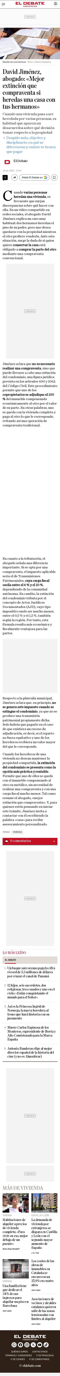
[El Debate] (30, 3)
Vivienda (17, 832)
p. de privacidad (45, 1355)
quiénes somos (19, 1351)
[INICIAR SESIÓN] (55, 4)
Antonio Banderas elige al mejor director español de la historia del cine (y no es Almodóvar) (30, 1052)
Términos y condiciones (18, 1355)
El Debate (20, 161)
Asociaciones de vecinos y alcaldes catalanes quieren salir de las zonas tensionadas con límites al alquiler (43, 1309)
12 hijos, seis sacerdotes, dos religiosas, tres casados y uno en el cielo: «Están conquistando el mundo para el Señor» (31, 991)
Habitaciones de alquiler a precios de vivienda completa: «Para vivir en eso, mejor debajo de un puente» (15, 1232)
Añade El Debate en (32, 177)
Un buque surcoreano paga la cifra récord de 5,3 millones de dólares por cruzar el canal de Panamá (31, 972)
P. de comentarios (39, 1359)
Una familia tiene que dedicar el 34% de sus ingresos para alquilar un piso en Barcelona (16, 1296)
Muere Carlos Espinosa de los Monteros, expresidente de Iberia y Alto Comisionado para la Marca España (31, 1033)
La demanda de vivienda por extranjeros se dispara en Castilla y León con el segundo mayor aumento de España (44, 1233)
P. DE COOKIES (18, 1359)
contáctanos (40, 1351)
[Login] (55, 4)
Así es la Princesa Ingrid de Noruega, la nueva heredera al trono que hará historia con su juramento (28, 1012)
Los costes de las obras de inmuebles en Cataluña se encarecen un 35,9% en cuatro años (42, 1273)
